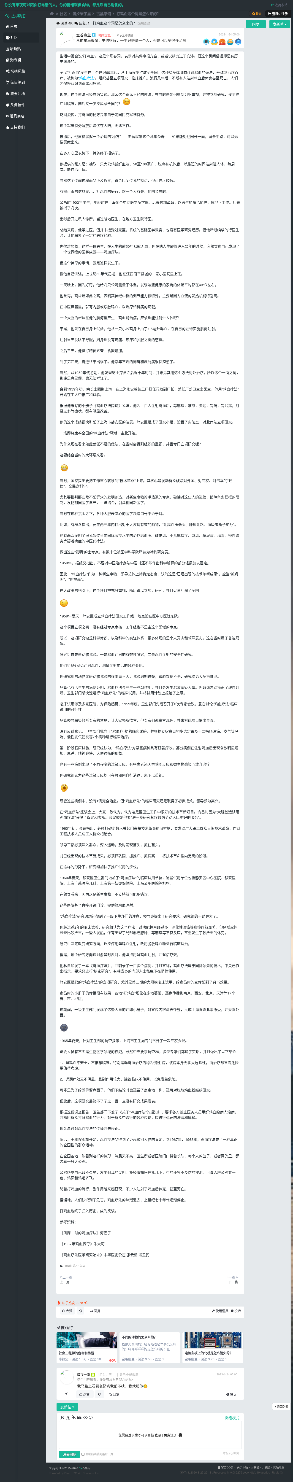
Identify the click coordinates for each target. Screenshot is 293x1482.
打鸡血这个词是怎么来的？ (138, 13)
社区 (14, 37)
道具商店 (16, 116)
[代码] (85, 1417)
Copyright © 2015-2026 (69, 1468)
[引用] (79, 1417)
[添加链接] (74, 1417)
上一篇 (64, 1282)
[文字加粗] (62, 1417)
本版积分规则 (231, 1453)
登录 (158, 1435)
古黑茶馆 (103, 13)
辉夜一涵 (83, 1374)
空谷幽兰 (83, 35)
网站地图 (278, 1467)
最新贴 (15, 48)
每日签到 (17, 82)
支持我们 (17, 127)
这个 (76, 1266)
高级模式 (232, 1417)
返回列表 (282, 1406)
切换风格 (17, 71)
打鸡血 (67, 1266)
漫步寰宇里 (82, 13)
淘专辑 (15, 59)
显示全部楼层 (125, 35)
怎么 (82, 1266)
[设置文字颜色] (68, 1417)
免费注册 (170, 1435)
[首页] (51, 14)
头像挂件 (17, 104)
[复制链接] (144, 23)
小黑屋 (266, 1467)
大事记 (255, 1467)
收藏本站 (281, 5)
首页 (13, 26)
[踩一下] (80, 1311)
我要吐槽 (17, 93)
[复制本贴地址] (66, 1394)
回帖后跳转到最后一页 (99, 1454)
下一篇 (233, 1282)
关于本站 (242, 1467)
